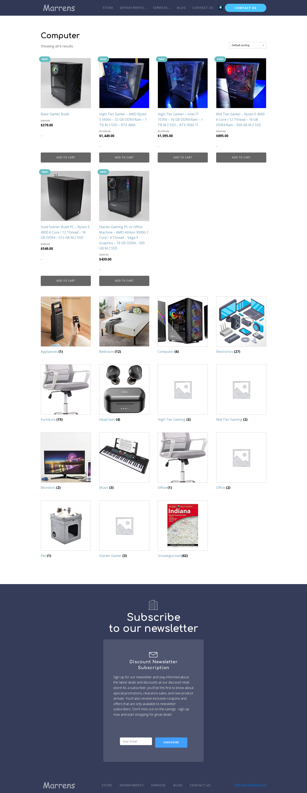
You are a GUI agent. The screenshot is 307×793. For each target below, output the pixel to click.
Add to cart (65, 157)
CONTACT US (245, 8)
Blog (181, 8)
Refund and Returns (250, 785)
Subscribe (171, 742)
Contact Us (203, 8)
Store (108, 8)
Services (160, 8)
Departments (132, 8)
